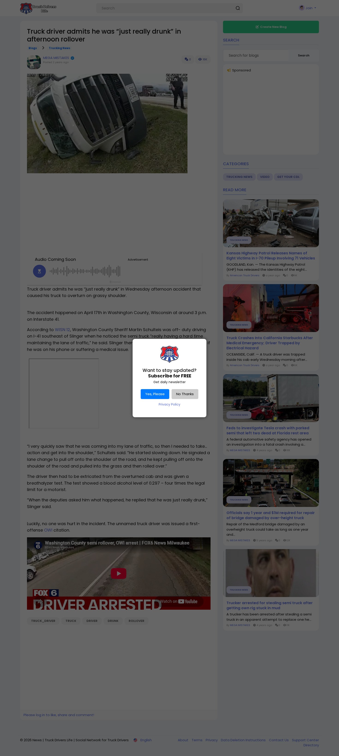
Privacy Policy (169, 404)
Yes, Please (155, 393)
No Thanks (185, 393)
